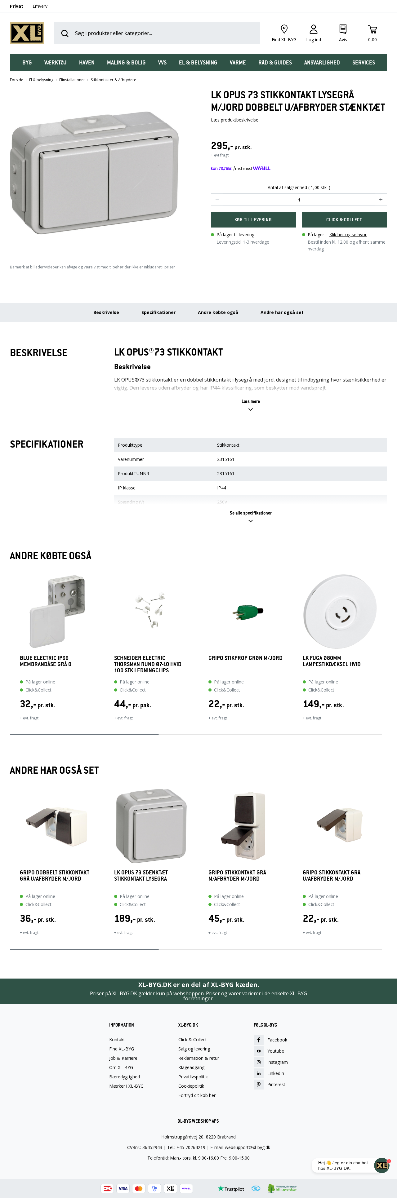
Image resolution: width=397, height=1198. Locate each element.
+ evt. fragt (29, 718)
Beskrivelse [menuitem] (106, 312)
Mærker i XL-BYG (126, 1086)
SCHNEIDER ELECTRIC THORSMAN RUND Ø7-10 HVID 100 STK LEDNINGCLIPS (147, 664)
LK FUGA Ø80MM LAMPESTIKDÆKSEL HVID (332, 661)
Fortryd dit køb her (197, 1095)
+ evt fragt (220, 155)
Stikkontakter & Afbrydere (113, 79)
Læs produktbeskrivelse (234, 120)
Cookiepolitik (191, 1086)
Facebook (277, 1040)
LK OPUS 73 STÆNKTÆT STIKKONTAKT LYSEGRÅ (141, 875)
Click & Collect (192, 1039)
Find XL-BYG (121, 1049)
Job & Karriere (123, 1058)
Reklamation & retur (198, 1058)
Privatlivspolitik (193, 1077)
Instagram (277, 1062)
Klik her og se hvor (348, 234)
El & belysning (41, 79)
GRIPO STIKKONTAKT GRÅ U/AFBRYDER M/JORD (331, 875)
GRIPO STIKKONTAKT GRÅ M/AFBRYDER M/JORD (237, 875)
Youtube (275, 1051)
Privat (16, 6)
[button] (98, 170)
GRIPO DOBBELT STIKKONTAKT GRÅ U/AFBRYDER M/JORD (54, 875)
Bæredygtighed (124, 1077)
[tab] (27, 62)
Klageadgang (191, 1067)
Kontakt (117, 1039)
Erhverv (40, 6)
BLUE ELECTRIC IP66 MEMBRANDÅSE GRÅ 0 (45, 661)
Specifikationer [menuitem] (158, 312)
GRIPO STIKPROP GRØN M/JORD (245, 658)
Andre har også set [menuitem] (282, 312)
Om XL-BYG (121, 1067)
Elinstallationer (72, 79)
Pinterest (276, 1084)
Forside (16, 79)
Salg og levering (194, 1049)
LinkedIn (275, 1073)
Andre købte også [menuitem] (218, 312)
